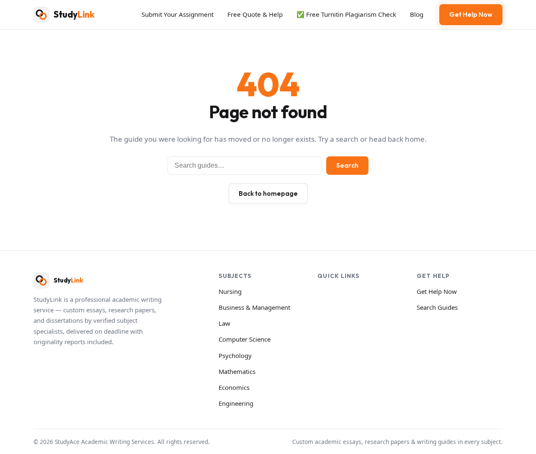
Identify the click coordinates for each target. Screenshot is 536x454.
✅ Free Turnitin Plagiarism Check (346, 14)
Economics (234, 387)
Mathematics (237, 371)
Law (224, 323)
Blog (416, 14)
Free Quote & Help (255, 14)
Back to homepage (268, 193)
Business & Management (254, 307)
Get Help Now (470, 14)
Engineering (236, 403)
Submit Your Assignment (178, 14)
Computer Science (245, 339)
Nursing (230, 291)
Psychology (235, 355)
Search (347, 165)
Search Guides (437, 307)
